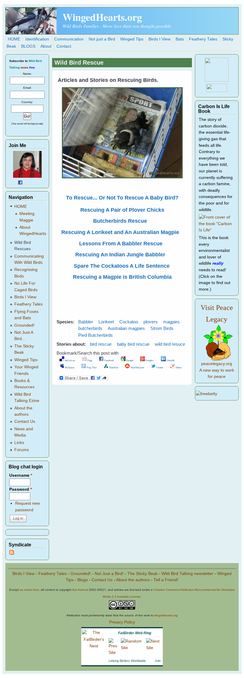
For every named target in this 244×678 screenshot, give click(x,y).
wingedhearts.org (166, 615)
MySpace (69, 367)
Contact (64, 46)
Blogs (82, 580)
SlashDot (113, 367)
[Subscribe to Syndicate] (11, 553)
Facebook (109, 360)
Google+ (149, 360)
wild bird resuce (170, 344)
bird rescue (101, 344)
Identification (37, 39)
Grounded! (24, 325)
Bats (180, 39)
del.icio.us (69, 360)
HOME (14, 39)
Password (20, 489)
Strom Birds (161, 328)
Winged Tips (131, 39)
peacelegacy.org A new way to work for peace (216, 370)
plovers (150, 321)
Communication (69, 39)
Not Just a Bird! (109, 573)
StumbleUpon (137, 367)
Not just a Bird (102, 39)
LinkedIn (170, 360)
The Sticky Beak (142, 573)
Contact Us (24, 421)
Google (129, 360)
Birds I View (159, 39)
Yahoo (178, 367)
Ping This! (91, 367)
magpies (171, 321)
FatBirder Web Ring (134, 633)
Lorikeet (106, 321)
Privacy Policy (122, 622)
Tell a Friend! (166, 580)
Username (20, 475)
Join (158, 661)
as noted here (29, 589)
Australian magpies (126, 328)
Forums (21, 450)
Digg (89, 360)
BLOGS (28, 46)
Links (19, 442)
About (45, 46)
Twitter (159, 367)
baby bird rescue (133, 344)
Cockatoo (128, 321)
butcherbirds (90, 328)
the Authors (80, 589)
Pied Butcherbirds (95, 335)
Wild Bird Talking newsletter (187, 573)
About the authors (133, 580)
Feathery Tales (203, 39)
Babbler (85, 321)
